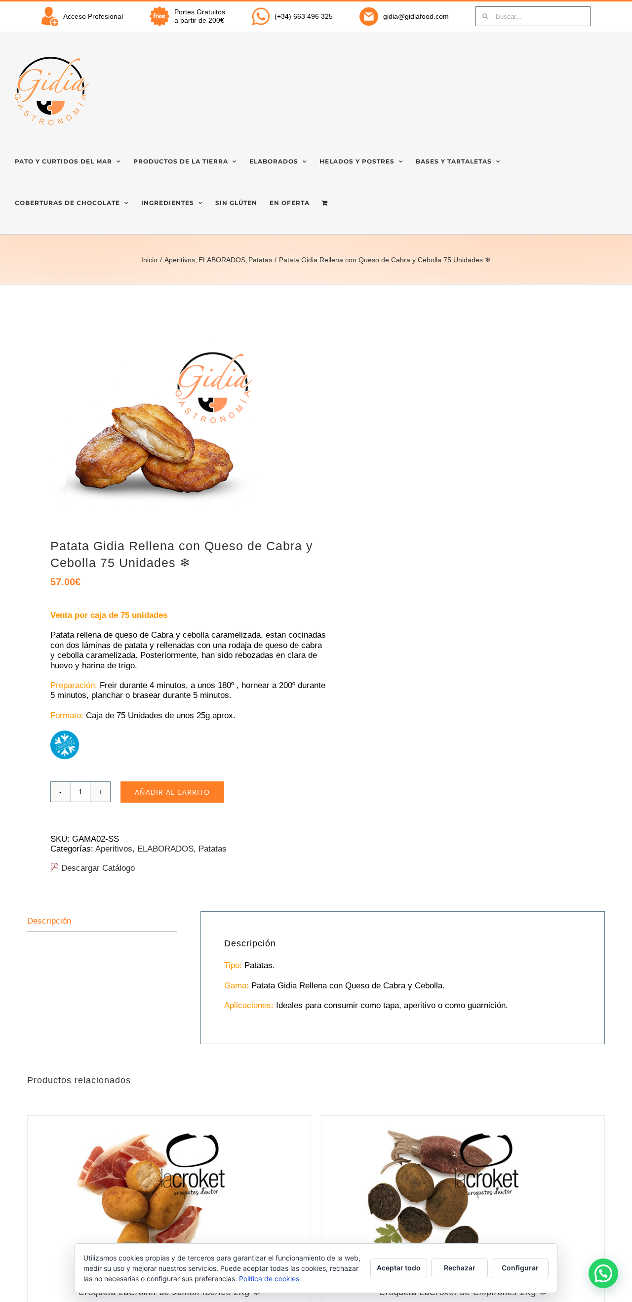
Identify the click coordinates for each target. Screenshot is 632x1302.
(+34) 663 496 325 (304, 16)
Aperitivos (113, 849)
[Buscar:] (533, 15)
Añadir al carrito (172, 792)
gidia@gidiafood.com (416, 16)
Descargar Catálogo (97, 868)
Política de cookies (269, 1278)
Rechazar (459, 1267)
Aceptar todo (399, 1267)
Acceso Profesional (93, 16)
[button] (603, 1273)
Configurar (520, 1267)
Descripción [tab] (49, 921)
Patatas (212, 849)
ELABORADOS (165, 849)
